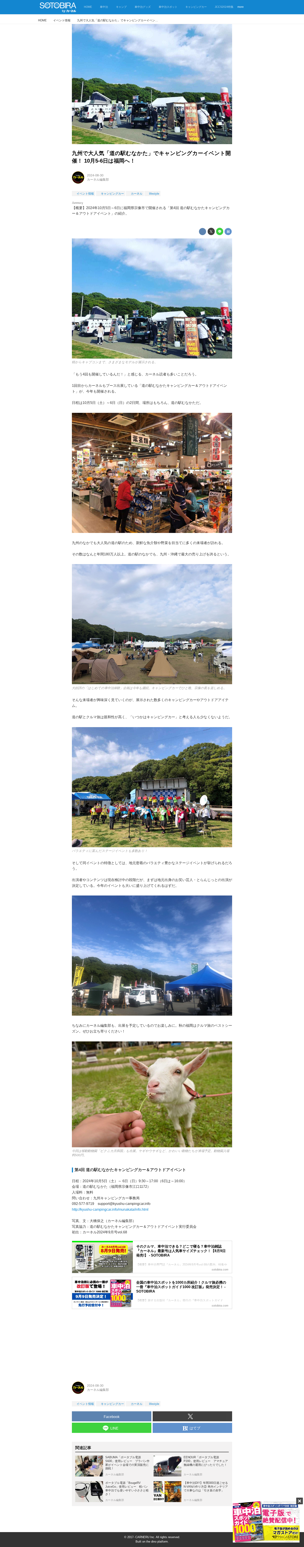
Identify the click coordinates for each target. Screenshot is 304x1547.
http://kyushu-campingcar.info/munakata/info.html (110, 1209)
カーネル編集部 (98, 179)
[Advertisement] (152, 1344)
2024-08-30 (95, 175)
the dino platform (157, 1541)
